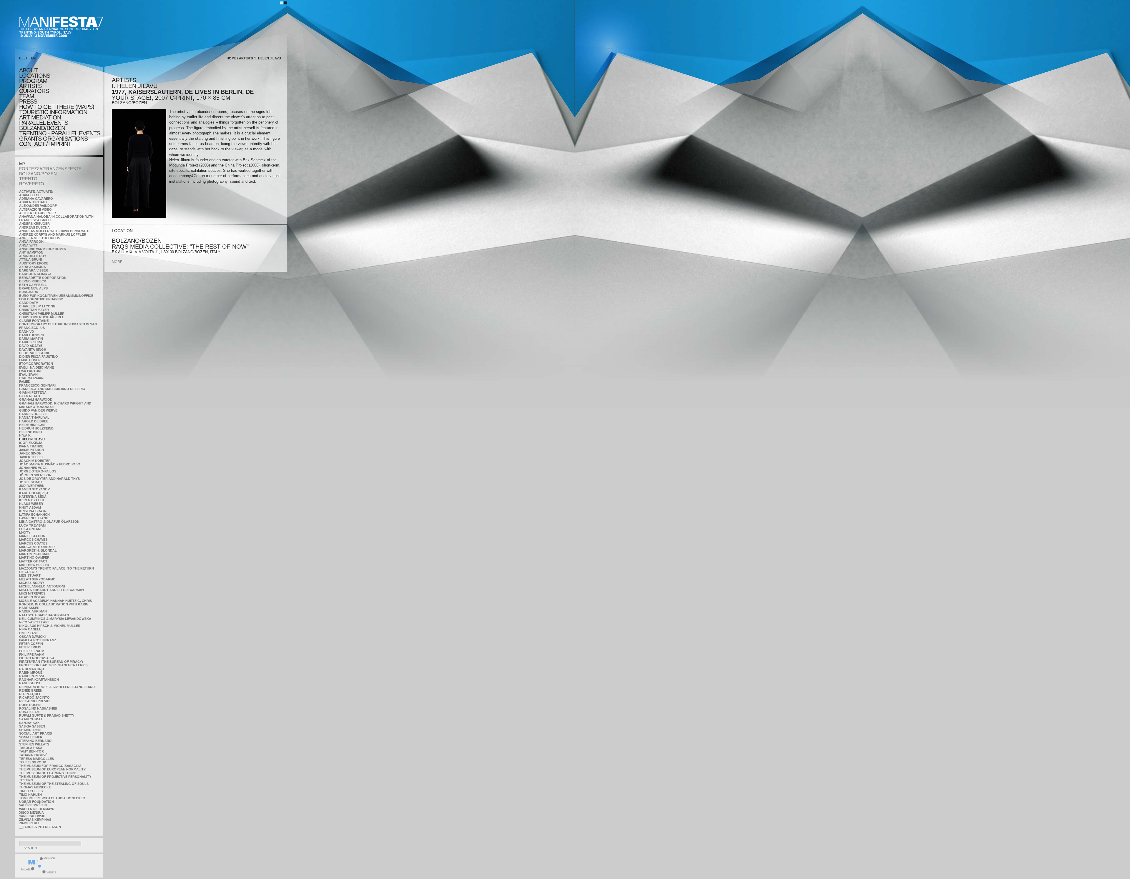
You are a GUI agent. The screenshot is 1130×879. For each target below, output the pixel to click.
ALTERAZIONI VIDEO (35, 209)
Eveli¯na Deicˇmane (36, 367)
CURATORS (34, 91)
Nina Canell (30, 629)
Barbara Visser (33, 270)
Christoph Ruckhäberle (41, 317)
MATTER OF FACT (33, 561)
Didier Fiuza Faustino (38, 356)
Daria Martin (31, 338)
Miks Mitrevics (32, 593)
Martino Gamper (34, 557)
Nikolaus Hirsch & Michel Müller (49, 625)
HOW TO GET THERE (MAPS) (56, 106)
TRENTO (28, 178)
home (231, 58)
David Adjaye (30, 345)
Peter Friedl (30, 647)
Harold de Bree (33, 421)
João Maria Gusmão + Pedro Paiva (50, 464)
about (28, 70)
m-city (24, 532)
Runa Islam (29, 712)
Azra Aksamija (32, 267)
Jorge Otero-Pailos (37, 471)
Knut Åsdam (30, 507)
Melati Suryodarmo (37, 579)
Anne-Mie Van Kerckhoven (42, 249)
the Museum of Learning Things (48, 773)
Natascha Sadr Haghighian (44, 615)
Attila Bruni (30, 259)
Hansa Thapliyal (34, 417)
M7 (22, 163)
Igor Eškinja (30, 443)
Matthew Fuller (34, 565)
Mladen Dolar (32, 597)
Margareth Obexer (37, 547)
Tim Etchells (31, 791)
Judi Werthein (31, 485)
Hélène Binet (31, 432)
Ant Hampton (31, 252)
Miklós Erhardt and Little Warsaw (51, 590)
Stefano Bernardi (35, 741)
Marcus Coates (33, 543)
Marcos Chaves (33, 539)
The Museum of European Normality (52, 769)
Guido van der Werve (38, 410)
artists (30, 86)
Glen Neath (29, 396)
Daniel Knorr (31, 335)
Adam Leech (30, 195)
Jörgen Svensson (35, 475)
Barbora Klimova (35, 274)
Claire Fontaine (34, 320)
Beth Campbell (33, 285)
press (28, 101)
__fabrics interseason (40, 827)
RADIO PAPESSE (32, 676)
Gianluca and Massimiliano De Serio (52, 389)
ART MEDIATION (40, 117)
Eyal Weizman (31, 378)
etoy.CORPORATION (36, 363)
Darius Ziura (30, 342)
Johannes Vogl (33, 468)
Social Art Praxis (35, 733)
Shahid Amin (30, 730)
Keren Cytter (31, 500)
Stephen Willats (34, 744)
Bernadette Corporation (43, 277)
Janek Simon (30, 453)
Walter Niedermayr (36, 809)
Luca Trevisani (32, 525)
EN (33, 58)
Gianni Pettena (32, 392)
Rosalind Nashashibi (38, 708)
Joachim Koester (35, 460)
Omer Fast (28, 633)
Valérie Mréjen (33, 805)
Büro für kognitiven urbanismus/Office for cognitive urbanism (56, 297)
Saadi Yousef (31, 719)
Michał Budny (31, 583)
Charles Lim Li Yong (37, 306)
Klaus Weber (31, 503)
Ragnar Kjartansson (39, 679)
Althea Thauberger (37, 213)
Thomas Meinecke (35, 787)
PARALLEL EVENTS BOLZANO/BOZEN (43, 125)
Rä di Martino (31, 669)
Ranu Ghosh (30, 683)
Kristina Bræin (32, 511)
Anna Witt (28, 245)
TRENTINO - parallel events (59, 133)
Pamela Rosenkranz (37, 640)
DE (21, 58)
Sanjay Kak (29, 723)
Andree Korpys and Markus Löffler (52, 234)
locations (34, 75)
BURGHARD (28, 292)
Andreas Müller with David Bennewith (54, 231)
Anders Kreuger (34, 223)
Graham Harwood (35, 399)
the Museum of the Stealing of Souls (54, 783)
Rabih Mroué (30, 672)
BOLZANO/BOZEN (38, 173)
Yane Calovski (32, 816)
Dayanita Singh (32, 349)
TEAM (26, 96)
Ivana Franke (31, 446)
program (33, 81)
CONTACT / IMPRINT (45, 143)
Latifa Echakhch (34, 514)
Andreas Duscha (34, 227)
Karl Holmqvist (34, 493)
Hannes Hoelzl (33, 414)
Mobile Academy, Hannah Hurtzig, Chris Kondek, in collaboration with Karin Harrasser (55, 604)
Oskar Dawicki (32, 636)
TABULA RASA (30, 748)
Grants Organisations (53, 138)
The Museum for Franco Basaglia (50, 766)
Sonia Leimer (30, 737)
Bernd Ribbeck (32, 281)
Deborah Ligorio (35, 353)
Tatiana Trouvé (33, 755)
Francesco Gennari (37, 385)
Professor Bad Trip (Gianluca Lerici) (53, 665)
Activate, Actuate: (36, 191)
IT (27, 58)
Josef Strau (30, 482)
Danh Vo (26, 331)
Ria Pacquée (30, 694)
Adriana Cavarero (36, 198)
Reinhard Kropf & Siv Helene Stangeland (57, 687)
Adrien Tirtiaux (33, 202)
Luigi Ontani (30, 529)
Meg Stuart (30, 575)
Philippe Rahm (31, 651)
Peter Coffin (31, 643)
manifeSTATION (32, 536)
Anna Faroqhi (31, 241)
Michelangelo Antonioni (42, 586)
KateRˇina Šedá (32, 496)
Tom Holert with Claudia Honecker (52, 798)
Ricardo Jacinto (34, 697)
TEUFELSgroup (32, 762)
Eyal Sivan (28, 374)
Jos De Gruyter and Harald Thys (49, 478)
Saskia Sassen (32, 726)
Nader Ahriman (33, 611)
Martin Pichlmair (35, 554)
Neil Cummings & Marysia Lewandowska (55, 618)
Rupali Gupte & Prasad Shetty (46, 715)
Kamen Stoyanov (34, 489)
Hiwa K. (25, 435)
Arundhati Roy (32, 256)
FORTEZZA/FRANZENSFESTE (50, 168)
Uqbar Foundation (36, 801)
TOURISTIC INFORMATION (53, 112)
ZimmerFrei (29, 823)
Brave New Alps (33, 288)
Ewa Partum (30, 371)
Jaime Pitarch (31, 450)
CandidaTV (28, 302)
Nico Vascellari (34, 622)
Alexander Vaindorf (38, 205)
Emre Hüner (30, 360)
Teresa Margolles (36, 758)
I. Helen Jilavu (32, 439)
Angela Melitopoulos (39, 238)
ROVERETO (31, 183)
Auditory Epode (33, 263)
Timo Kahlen (30, 794)
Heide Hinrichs (32, 425)
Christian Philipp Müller (41, 313)
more (117, 262)
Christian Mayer (34, 310)
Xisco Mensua (31, 812)
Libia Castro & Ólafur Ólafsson (49, 521)
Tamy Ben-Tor (31, 751)
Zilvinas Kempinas (35, 819)
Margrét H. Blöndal (38, 550)
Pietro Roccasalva (36, 658)
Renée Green (30, 690)
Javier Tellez (31, 457)
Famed (24, 381)
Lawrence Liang (34, 518)
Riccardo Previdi (34, 701)
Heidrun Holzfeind (36, 428)
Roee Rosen (30, 705)
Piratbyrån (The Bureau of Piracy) (51, 661)
